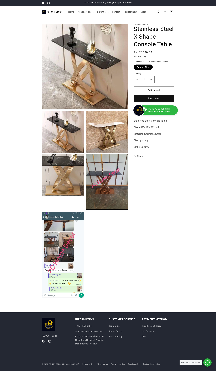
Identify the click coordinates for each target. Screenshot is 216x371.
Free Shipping (140, 57)
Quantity (137, 74)
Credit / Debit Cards (151, 326)
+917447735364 (83, 326)
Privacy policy (115, 336)
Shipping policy (134, 364)
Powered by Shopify (71, 364)
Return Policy (115, 331)
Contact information (151, 364)
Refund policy (88, 364)
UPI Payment (148, 331)
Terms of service (118, 364)
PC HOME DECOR (56, 364)
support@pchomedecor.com (89, 331)
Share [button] (140, 156)
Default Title (143, 67)
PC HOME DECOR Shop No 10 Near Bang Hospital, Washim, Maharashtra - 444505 (89, 340)
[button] (86, 12)
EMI (144, 336)
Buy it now (154, 98)
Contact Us (114, 326)
